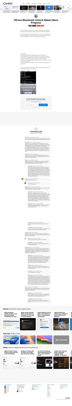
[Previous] (2, 9)
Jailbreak (48, 394)
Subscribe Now (35, 389)
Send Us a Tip (62, 387)
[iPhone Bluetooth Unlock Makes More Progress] (28, 82)
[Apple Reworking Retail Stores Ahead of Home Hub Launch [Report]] (32, 9)
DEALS (48, 3)
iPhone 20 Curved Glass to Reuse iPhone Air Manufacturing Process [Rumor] (40, 12)
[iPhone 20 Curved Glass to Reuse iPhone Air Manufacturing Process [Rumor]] (41, 9)
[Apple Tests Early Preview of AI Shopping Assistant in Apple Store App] (49, 9)
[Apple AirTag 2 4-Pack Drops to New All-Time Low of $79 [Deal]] (66, 9)
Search (48, 396)
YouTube (7, 391)
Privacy (69, 399)
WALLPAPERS (34, 3)
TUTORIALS (28, 3)
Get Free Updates (43, 104)
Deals (48, 390)
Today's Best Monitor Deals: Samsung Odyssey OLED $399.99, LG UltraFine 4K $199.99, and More (60, 353)
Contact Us (61, 388)
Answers (48, 391)
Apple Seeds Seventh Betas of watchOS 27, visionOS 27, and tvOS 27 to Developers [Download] (24, 12)
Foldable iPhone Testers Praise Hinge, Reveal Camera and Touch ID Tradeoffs (57, 12)
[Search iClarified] (68, 3)
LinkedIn (7, 390)
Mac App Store (20, 391)
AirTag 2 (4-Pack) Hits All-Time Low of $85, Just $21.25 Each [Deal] (27, 352)
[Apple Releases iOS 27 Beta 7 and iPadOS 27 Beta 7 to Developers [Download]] (7, 9)
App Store (20, 390)
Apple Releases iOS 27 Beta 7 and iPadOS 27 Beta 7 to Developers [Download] (7, 11)
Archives (48, 395)
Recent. (6, 309)
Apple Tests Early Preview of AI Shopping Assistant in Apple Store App (49, 11)
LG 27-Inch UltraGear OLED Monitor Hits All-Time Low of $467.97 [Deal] (44, 353)
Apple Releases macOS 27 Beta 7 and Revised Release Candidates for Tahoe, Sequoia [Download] (15, 12)
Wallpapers (49, 388)
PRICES (44, 3)
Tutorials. (7, 334)
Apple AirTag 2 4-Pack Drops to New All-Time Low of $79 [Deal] (66, 11)
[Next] (70, 9)
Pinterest (7, 388)
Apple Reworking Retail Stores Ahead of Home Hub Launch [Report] (31, 11)
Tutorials (48, 387)
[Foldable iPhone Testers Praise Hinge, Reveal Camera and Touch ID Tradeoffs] (58, 9)
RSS (6, 392)
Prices (48, 389)
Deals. (5, 347)
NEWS (24, 3)
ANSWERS (39, 3)
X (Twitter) (7, 387)
